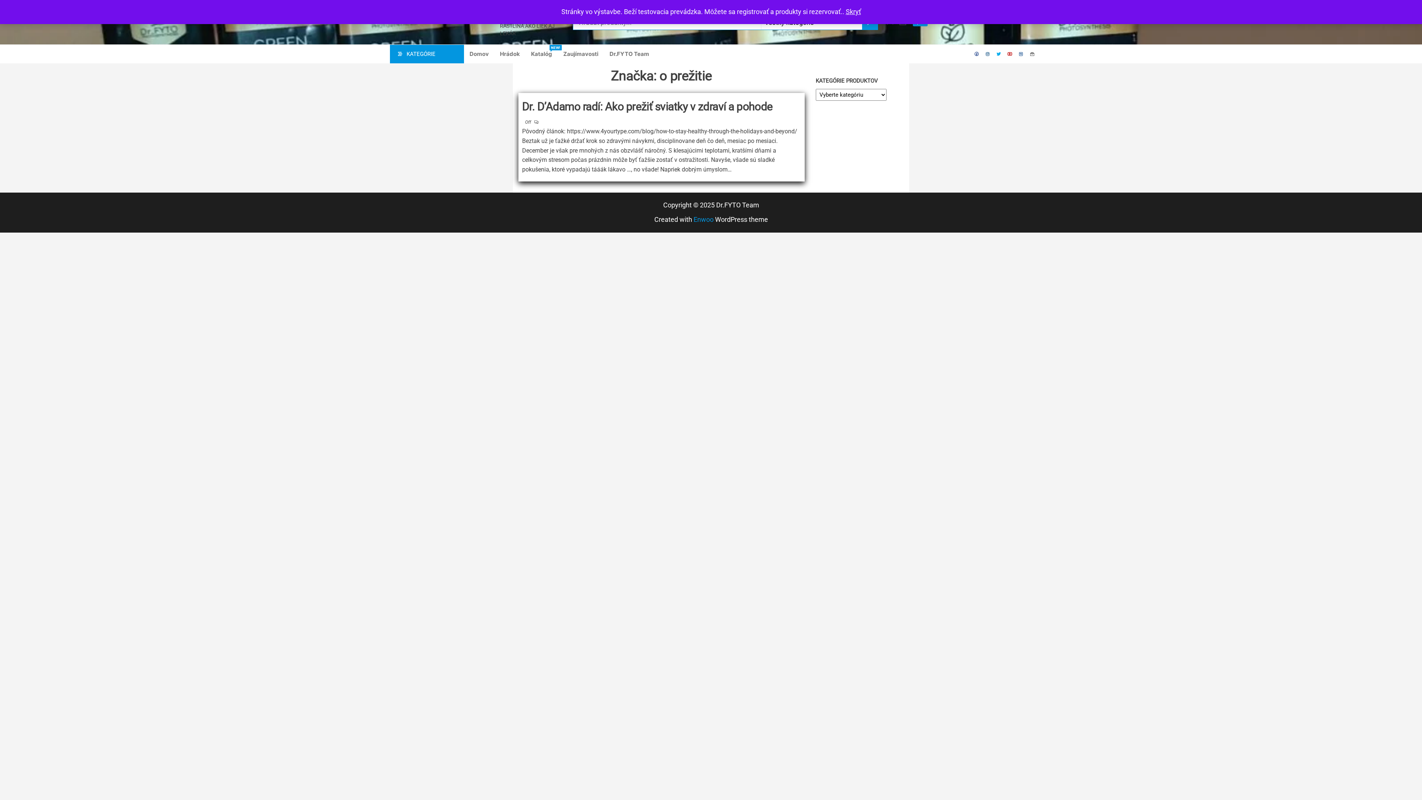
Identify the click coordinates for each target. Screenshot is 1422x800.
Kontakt (1032, 54)
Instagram (988, 54)
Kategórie (421, 54)
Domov (479, 53)
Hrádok (510, 53)
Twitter (999, 54)
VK (1021, 54)
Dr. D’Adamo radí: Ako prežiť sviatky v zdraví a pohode (647, 106)
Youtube (1010, 54)
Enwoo (704, 219)
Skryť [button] (853, 12)
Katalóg (544, 51)
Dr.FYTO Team (629, 53)
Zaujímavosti (580, 53)
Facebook (976, 54)
